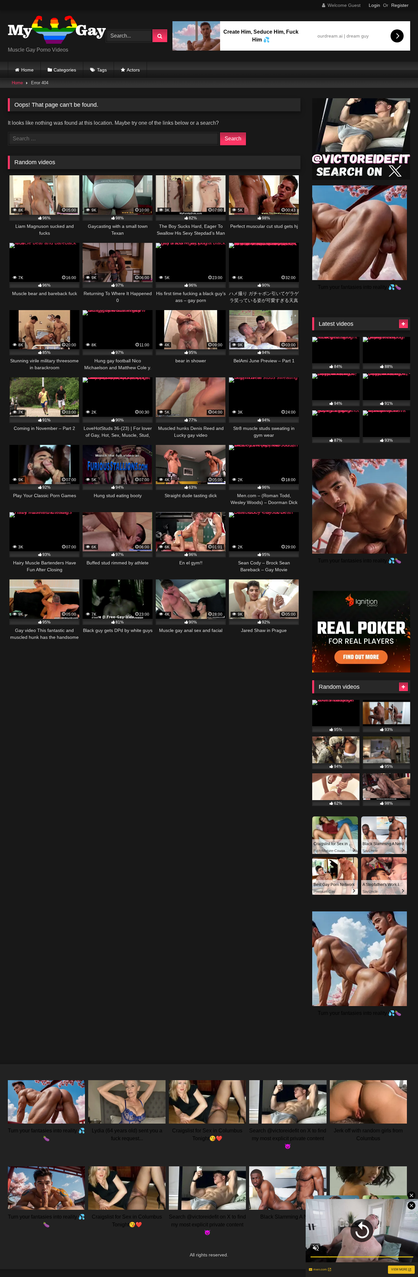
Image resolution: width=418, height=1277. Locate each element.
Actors (133, 69)
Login (374, 5)
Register (400, 5)
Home (27, 69)
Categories (65, 69)
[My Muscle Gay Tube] (57, 31)
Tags (102, 69)
